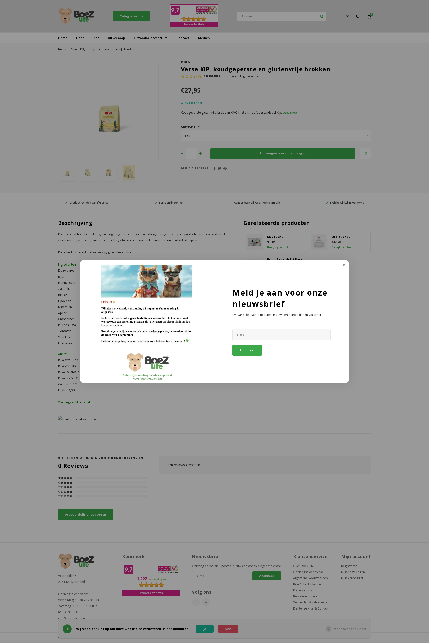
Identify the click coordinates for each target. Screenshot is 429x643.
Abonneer (247, 350)
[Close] (344, 265)
